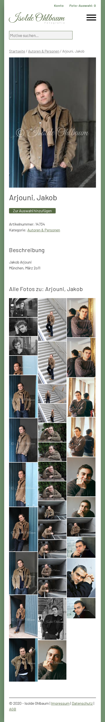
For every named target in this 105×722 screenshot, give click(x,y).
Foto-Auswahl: (82, 5)
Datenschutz (82, 703)
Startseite (17, 51)
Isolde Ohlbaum (36, 18)
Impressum (60, 703)
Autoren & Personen (43, 51)
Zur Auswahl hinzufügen (32, 210)
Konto (59, 5)
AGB (12, 709)
